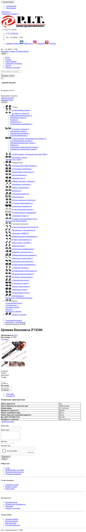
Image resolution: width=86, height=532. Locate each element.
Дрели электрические (22, 239)
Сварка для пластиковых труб (24, 219)
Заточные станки (19, 157)
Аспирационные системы (21, 141)
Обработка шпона (18, 118)
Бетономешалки (19, 175)
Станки (8, 59)
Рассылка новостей (12, 525)
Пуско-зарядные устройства (24, 200)
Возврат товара (11, 487)
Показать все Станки (13, 159)
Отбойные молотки (20, 268)
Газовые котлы (12, 307)
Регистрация (10, 8)
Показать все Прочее (13, 311)
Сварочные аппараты (22, 206)
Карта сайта (9, 489)
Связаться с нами (11, 485)
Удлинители (11, 305)
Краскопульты (18, 246)
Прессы (14, 145)
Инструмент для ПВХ (21, 243)
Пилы (14, 120)
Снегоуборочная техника (23, 209)
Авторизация (10, 6)
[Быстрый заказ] (11, 390)
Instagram (41, 43)
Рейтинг (4, 441)
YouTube (52, 43)
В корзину (5, 390)
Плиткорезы (18, 197)
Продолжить (6, 456)
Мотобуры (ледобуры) (21, 184)
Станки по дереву (20, 113)
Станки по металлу (20, 129)
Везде (7, 57)
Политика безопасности (14, 472)
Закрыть (4, 459)
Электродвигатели (13, 303)
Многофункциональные (21, 115)
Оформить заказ (7, 100)
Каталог (4, 102)
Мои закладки (10, 523)
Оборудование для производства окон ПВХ (30, 154)
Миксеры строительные (22, 258)
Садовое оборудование (22, 203)
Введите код (5, 446)
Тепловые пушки (20, 216)
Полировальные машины (23, 274)
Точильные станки (20, 283)
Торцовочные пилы (20, 280)
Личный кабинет (11, 519)
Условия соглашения (13, 474)
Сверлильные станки (21, 110)
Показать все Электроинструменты (18, 298)
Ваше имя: (5, 426)
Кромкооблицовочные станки (22, 143)
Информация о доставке (14, 470)
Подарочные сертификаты (15, 504)
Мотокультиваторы (20, 187)
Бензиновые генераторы (23, 172)
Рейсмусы (15, 122)
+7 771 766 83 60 (11, 33)
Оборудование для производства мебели (29, 139)
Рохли (9, 309)
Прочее (8, 65)
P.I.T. (16, 335)
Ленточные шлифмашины (23, 249)
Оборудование (10, 61)
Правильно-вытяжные (20, 133)
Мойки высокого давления (23, 181)
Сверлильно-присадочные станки (24, 147)
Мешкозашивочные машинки (24, 255)
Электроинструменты (13, 63)
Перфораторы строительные (24, 271)
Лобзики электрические (22, 252)
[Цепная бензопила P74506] (14, 359)
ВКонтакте (28, 43)
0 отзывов (5, 339)
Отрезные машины (20, 194)
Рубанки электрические (22, 277)
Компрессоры (18, 178)
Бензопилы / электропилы (23, 230)
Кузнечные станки (18, 131)
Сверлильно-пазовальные (21, 124)
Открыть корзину (7, 98)
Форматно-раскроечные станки (23, 149)
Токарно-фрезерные (19, 135)
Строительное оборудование (24, 166)
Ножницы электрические (23, 261)
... (10, 126)
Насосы (16, 191)
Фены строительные (21, 286)
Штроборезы (18, 296)
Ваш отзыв (5, 430)
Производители (11, 502)
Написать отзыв (7, 422)
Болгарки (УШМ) (20, 233)
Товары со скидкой (12, 67)
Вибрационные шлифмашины (25, 236)
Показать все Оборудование (16, 221)
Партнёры (9, 506)
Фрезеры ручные (19, 289)
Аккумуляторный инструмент (25, 227)
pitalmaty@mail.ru (12, 43)
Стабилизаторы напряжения (24, 212)
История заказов (11, 521)
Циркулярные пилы (21, 293)
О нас (7, 468)
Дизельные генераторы (22, 169)
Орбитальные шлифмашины (24, 264)
